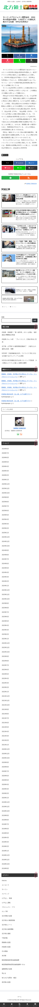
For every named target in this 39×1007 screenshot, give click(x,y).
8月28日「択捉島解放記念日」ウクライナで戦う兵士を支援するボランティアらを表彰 (19, 355)
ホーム (19, 996)
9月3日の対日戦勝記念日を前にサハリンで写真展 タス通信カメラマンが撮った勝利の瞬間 (19, 362)
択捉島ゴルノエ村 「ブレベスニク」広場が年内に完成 (19, 340)
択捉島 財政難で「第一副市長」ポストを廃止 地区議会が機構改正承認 (19, 334)
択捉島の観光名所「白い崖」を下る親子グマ (15, 394)
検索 (2, 317)
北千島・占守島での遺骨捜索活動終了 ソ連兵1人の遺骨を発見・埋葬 (19, 348)
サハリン (5, 155)
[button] (31, 61)
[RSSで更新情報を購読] (29, 178)
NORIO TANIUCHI (20, 428)
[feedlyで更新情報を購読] (10, 178)
